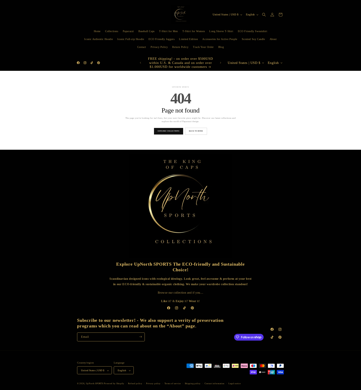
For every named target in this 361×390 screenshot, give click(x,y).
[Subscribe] (140, 336)
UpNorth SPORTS (94, 383)
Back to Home (196, 131)
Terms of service (173, 383)
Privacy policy (153, 383)
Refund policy (135, 383)
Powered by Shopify (114, 383)
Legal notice (234, 383)
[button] (264, 15)
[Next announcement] (220, 62)
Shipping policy (193, 383)
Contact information (214, 383)
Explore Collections (168, 131)
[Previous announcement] (140, 62)
